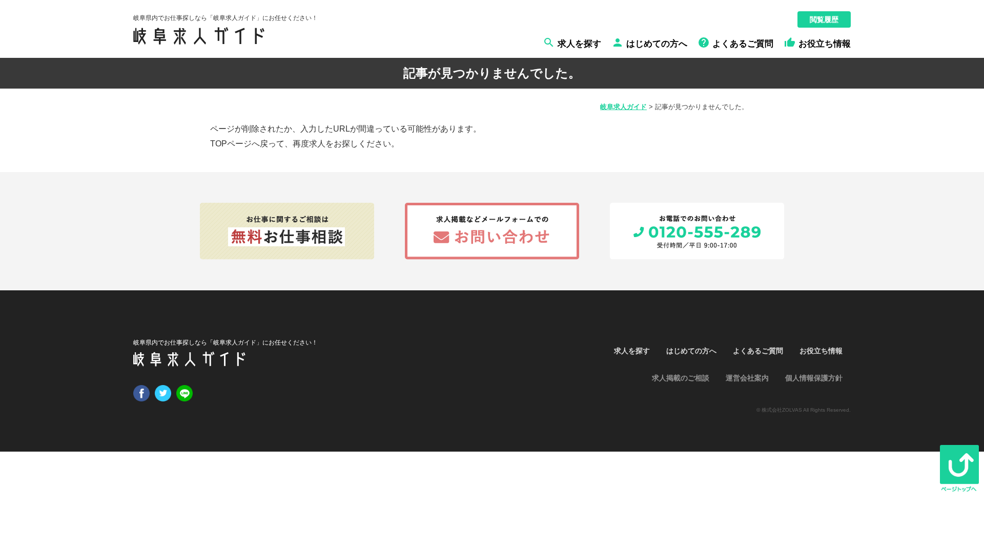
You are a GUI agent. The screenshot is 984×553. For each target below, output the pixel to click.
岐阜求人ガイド (623, 107)
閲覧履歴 (824, 19)
